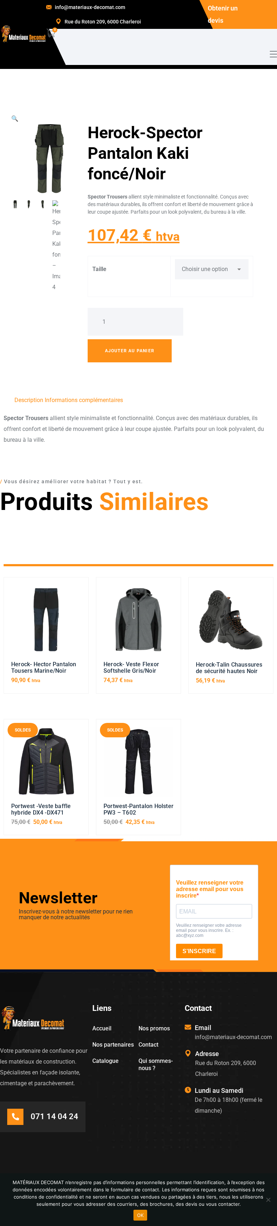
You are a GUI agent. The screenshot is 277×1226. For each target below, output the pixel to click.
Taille (99, 269)
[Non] (268, 1199)
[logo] (23, 34)
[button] (14, 118)
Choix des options (46, 623)
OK (140, 1215)
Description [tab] (28, 400)
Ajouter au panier (129, 350)
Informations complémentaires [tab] (84, 400)
